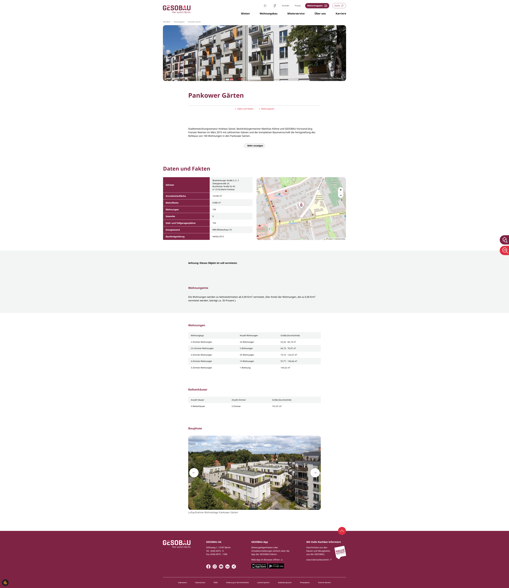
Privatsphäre (305, 583)
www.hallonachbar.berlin (317, 559)
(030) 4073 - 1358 (218, 554)
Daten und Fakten (245, 108)
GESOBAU (166, 22)
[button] (245, 13)
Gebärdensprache (275, 5)
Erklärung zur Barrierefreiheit (237, 583)
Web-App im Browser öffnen (265, 559)
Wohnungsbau (179, 22)
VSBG (216, 583)
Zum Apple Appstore (259, 566)
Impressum (182, 583)
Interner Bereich (324, 583)
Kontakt (285, 5)
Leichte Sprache (265, 5)
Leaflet (330, 239)
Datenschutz (200, 583)
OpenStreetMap (340, 239)
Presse (298, 5)
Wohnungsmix (267, 108)
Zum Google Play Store (276, 566)
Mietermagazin (315, 5)
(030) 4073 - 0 (217, 550)
